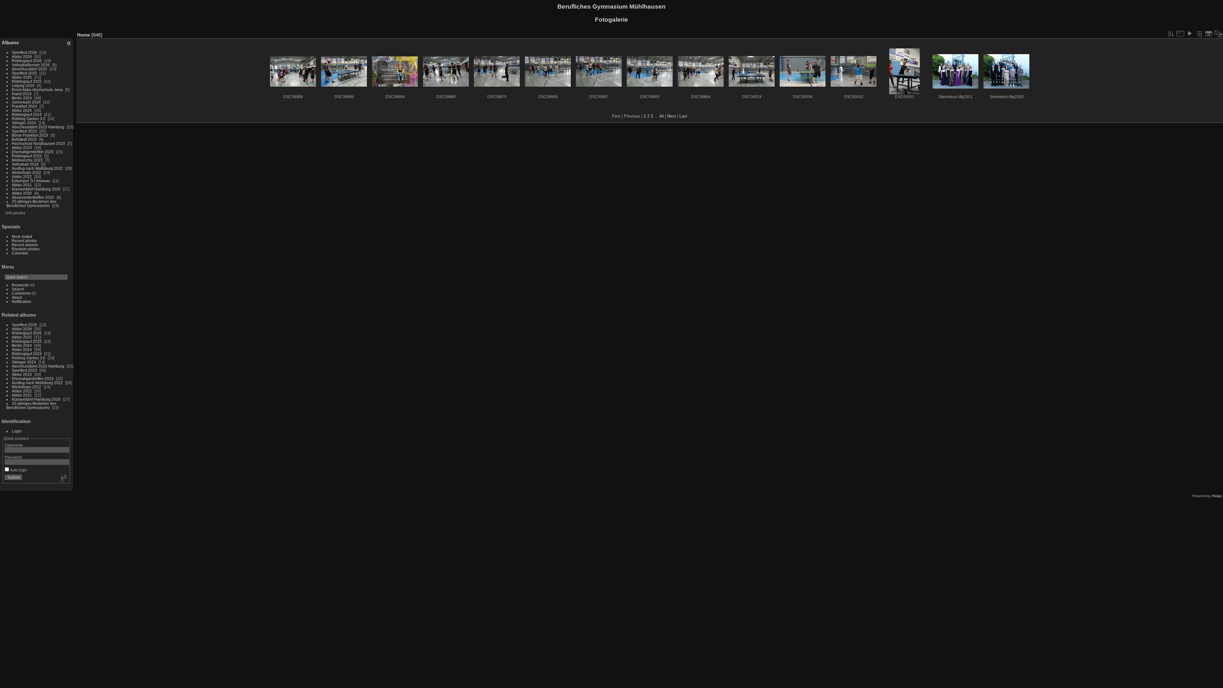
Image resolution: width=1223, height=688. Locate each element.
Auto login (18, 470)
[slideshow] (1189, 33)
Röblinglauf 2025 (27, 81)
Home (83, 35)
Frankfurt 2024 (24, 106)
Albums (10, 42)
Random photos (25, 249)
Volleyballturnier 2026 (31, 65)
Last (683, 116)
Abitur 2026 (22, 56)
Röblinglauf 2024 (27, 114)
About (17, 297)
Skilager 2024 (24, 123)
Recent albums (25, 245)
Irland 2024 (22, 94)
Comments (21, 293)
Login (17, 431)
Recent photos (24, 241)
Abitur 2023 (22, 148)
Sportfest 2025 (24, 73)
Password (13, 457)
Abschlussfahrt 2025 (29, 69)
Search (18, 289)
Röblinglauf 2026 (27, 61)
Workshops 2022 (26, 172)
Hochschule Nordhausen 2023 (38, 143)
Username (14, 445)
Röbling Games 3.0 (28, 119)
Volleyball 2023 (25, 164)
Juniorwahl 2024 (26, 102)
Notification (21, 301)
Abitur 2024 (22, 110)
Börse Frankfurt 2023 (30, 135)
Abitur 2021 (22, 185)
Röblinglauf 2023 (27, 156)
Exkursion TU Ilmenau (31, 181)
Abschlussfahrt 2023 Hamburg (38, 127)
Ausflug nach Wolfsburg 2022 (37, 168)
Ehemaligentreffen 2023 (33, 152)
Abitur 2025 (22, 77)
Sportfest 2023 (24, 131)
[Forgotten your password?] (63, 479)
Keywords (20, 285)
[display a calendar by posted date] (1209, 33)
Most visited (22, 236)
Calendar (20, 253)
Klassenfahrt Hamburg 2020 (36, 189)
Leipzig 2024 (23, 85)
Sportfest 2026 (24, 52)
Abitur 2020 (22, 193)
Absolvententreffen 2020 (33, 197)
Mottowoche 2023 (27, 160)
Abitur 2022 (22, 177)
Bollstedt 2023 (24, 139)
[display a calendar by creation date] (1218, 33)
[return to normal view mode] (1199, 33)
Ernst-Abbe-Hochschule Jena (37, 90)
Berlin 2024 (22, 98)
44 (661, 116)
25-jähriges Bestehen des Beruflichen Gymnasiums (31, 203)
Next (671, 116)
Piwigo (1217, 496)
